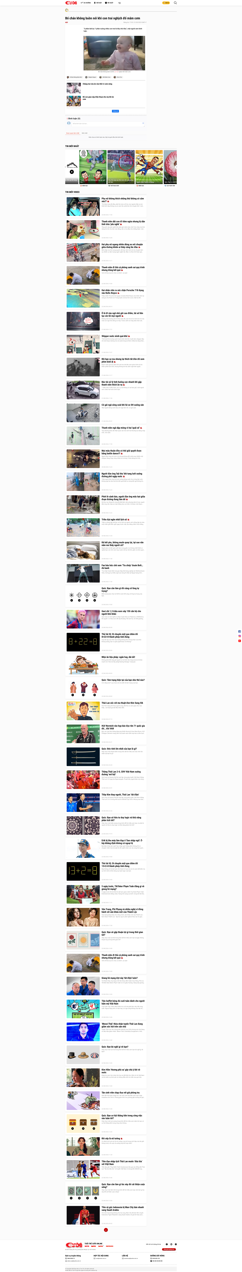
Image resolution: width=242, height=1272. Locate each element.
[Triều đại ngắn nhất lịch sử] (83, 527)
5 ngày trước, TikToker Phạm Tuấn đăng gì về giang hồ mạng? (123, 887)
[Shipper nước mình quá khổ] (83, 344)
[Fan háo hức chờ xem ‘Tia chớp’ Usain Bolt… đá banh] (83, 573)
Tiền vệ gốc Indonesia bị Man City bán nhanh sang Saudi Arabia (123, 1208)
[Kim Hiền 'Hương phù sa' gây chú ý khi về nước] (83, 1077)
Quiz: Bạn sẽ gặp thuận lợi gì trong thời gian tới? (122, 933)
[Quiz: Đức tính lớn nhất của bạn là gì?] (83, 756)
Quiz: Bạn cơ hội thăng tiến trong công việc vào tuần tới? (122, 1117)
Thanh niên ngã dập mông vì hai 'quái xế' (121, 428)
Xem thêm (106, 1230)
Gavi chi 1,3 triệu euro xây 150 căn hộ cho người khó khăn (121, 612)
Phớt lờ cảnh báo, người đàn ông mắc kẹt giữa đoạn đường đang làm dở (123, 498)
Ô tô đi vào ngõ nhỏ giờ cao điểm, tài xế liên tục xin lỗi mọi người (122, 314)
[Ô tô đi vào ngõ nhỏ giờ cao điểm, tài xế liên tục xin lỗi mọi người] (83, 321)
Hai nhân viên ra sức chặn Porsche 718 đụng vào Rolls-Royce (123, 291)
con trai (116, 72)
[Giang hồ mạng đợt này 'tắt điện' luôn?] (83, 986)
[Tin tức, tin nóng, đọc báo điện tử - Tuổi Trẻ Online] (87, 1246)
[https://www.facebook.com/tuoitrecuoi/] (167, 1244)
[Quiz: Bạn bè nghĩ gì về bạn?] (83, 1054)
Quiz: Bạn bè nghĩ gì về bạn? (115, 1046)
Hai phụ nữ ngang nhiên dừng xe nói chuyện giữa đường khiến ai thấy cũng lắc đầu (122, 246)
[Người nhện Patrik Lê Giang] (149, 167)
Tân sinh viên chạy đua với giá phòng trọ (121, 1092)
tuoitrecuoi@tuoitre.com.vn (131, 1258)
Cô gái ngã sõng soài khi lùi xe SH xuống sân (123, 405)
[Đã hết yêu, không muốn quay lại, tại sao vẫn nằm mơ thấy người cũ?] (83, 550)
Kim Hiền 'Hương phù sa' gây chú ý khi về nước (121, 1071)
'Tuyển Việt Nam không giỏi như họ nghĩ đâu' (92, 181)
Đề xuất (110, 3)
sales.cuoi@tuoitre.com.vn (74, 1261)
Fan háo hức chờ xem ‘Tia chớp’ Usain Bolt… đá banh (122, 567)
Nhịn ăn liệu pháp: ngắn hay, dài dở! (118, 657)
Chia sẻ (115, 111)
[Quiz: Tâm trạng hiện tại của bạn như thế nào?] (83, 688)
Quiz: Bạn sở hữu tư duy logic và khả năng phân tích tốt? (121, 819)
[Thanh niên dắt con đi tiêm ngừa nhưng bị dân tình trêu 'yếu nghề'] (83, 229)
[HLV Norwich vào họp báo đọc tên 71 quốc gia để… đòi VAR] (83, 734)
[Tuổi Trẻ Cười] (176, 1244)
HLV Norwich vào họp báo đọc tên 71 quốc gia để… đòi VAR (123, 727)
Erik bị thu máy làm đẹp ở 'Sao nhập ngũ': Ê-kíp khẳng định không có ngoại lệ (122, 842)
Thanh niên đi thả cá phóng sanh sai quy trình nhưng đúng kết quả (123, 269)
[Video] (121, 11)
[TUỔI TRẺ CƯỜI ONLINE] (74, 1245)
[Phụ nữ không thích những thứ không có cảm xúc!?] (83, 206)
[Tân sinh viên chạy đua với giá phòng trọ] (83, 1100)
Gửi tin (167, 2)
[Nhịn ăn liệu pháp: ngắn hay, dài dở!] (83, 665)
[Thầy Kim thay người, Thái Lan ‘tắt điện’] (83, 802)
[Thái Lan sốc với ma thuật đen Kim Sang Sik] (83, 711)
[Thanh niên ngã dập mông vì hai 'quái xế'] (83, 436)
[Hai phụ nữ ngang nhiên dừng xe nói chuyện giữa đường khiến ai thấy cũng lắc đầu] (83, 252)
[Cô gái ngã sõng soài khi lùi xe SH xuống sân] (83, 413)
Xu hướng (87, 3)
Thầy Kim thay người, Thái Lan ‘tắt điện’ (120, 794)
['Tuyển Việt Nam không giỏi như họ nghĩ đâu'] (93, 167)
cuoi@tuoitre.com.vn (101, 1258)
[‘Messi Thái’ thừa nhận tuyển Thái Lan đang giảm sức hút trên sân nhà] (83, 1032)
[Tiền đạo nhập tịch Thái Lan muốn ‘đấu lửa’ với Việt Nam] (83, 1169)
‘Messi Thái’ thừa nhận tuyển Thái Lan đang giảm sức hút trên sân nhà (122, 1025)
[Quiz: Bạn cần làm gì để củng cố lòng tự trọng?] (83, 596)
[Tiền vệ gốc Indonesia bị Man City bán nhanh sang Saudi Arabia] (83, 1215)
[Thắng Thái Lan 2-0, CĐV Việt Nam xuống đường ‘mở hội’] (83, 779)
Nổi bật (99, 3)
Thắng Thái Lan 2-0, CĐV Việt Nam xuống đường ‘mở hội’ (121, 773)
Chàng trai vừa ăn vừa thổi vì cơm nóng (97, 84)
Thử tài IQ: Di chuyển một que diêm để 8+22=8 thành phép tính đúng (120, 635)
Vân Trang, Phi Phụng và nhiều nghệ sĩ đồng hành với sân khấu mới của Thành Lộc (122, 910)
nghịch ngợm (92, 77)
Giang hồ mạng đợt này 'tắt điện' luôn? (120, 978)
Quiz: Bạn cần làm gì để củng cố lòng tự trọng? (120, 589)
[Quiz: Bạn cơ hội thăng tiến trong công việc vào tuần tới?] (83, 1123)
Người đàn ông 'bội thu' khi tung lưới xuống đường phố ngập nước (122, 475)
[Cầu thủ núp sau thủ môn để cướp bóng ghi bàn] (121, 167)
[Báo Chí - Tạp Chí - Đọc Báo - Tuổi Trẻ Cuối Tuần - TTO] (94, 1246)
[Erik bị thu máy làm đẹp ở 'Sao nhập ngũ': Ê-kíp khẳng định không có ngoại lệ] (83, 848)
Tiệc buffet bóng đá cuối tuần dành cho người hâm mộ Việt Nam (123, 1002)
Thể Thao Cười (114, 185)
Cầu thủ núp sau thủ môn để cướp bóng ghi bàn (120, 181)
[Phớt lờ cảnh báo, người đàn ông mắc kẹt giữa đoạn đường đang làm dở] (83, 504)
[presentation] (65, 167)
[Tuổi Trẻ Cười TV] (171, 1244)
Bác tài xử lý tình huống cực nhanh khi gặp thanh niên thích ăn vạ (122, 383)
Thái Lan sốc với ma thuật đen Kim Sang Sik (122, 703)
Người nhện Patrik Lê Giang (145, 182)
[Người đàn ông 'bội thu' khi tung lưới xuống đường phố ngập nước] (83, 481)
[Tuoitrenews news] (109, 1246)
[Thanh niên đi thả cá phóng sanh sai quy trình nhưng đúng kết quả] (83, 275)
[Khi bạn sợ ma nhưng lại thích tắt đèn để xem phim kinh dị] (83, 367)
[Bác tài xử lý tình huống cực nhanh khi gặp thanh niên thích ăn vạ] (83, 390)
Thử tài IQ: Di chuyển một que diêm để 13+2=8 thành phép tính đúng (120, 865)
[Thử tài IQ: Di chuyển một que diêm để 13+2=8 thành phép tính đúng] (83, 871)
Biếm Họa (85, 185)
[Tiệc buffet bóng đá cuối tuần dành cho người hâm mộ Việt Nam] (83, 1009)
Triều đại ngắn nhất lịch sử (114, 519)
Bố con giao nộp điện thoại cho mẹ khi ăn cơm (98, 98)
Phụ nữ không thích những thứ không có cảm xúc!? (123, 200)
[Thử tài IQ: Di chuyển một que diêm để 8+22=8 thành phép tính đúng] (83, 642)
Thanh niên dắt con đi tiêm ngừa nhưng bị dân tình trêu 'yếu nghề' (123, 223)
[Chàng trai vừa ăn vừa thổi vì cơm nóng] (74, 88)
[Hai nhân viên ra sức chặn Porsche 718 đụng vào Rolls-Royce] (83, 298)
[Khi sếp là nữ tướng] (83, 1146)
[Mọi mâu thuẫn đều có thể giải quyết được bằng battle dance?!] (83, 458)
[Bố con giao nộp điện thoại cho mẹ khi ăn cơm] (74, 101)
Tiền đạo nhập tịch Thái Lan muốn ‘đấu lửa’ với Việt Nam (122, 1163)
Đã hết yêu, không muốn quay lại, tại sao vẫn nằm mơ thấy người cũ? (122, 544)
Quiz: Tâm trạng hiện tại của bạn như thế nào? (123, 680)
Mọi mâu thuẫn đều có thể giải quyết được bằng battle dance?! (121, 452)
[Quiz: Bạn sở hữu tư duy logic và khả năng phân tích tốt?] (83, 825)
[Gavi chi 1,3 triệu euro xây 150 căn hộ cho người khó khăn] (83, 619)
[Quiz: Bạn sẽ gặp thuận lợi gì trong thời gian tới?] (83, 940)
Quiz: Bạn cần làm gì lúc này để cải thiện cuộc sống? (123, 1186)
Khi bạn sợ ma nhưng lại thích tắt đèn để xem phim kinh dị (123, 360)
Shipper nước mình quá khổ (115, 336)
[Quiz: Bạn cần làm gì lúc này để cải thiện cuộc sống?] (83, 1192)
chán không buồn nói (76, 77)
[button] (119, 3)
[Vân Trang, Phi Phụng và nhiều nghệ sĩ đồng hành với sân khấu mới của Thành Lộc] (83, 917)
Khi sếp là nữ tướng (111, 1138)
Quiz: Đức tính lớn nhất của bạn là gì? (119, 748)
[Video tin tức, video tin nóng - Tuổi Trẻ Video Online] (102, 1246)
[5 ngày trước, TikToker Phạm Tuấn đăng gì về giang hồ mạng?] (83, 894)
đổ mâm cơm (106, 77)
